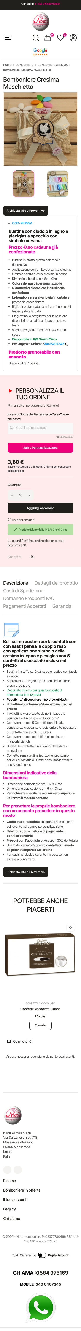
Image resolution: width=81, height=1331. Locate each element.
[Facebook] (18, 1170)
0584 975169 (52, 1273)
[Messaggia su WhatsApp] (40, 1307)
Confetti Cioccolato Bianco (40, 1009)
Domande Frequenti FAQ (28, 598)
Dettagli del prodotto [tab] (56, 583)
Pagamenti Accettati (24, 606)
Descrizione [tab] (15, 583)
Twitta (32, 557)
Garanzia (61, 606)
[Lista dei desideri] (71, 927)
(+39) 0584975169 (47, 3)
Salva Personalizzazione (40, 447)
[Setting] (73, 38)
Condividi (24, 557)
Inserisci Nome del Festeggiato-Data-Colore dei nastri (38, 416)
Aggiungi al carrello (40, 508)
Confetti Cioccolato (41, 1003)
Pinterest (40, 557)
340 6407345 (48, 1284)
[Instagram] (7, 1170)
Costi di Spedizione (23, 590)
